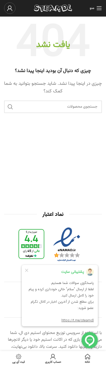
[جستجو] (10, 107)
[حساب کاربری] (9, 8)
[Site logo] (53, 8)
